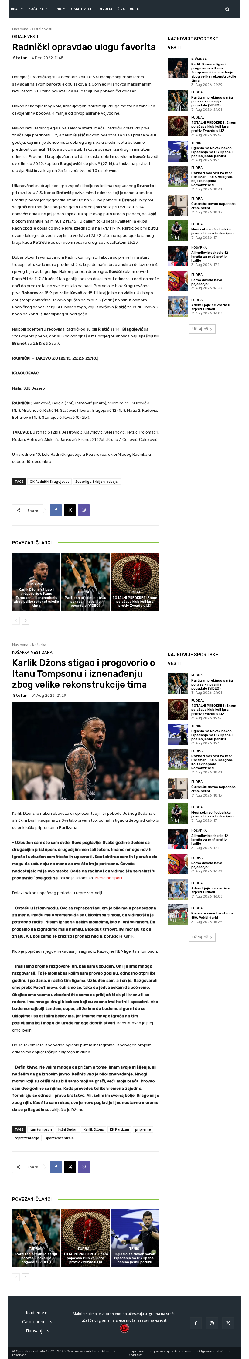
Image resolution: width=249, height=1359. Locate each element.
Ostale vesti (42, 29)
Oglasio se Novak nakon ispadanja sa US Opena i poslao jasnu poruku (212, 152)
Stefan (20, 58)
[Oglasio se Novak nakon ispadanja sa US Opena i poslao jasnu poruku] (178, 151)
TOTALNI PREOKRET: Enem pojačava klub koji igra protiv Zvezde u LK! (134, 602)
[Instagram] (212, 1323)
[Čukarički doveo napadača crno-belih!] (178, 205)
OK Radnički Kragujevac (49, 481)
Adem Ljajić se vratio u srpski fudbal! (210, 307)
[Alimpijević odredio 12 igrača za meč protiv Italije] (178, 256)
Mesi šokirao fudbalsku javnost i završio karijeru (212, 231)
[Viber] (84, 510)
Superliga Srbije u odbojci (96, 481)
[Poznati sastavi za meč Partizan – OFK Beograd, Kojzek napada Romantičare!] (178, 176)
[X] (70, 510)
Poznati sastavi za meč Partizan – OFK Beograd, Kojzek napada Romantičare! (212, 179)
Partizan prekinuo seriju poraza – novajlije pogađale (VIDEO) (85, 602)
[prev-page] (16, 621)
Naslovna (20, 29)
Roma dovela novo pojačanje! (206, 282)
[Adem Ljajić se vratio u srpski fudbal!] (178, 306)
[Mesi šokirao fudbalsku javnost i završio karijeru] (178, 230)
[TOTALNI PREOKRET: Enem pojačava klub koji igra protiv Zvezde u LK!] (135, 582)
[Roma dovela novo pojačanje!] (178, 281)
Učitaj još (200, 328)
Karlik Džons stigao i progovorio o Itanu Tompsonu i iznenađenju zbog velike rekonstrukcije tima (36, 598)
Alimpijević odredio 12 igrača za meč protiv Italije (209, 257)
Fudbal (84, 592)
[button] (228, 9)
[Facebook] (56, 510)
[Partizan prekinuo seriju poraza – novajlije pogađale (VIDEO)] (85, 582)
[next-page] (25, 621)
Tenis (196, 143)
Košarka (35, 584)
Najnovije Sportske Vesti (193, 43)
